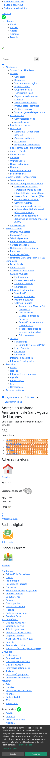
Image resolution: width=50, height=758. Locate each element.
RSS (8, 700)
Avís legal (10, 722)
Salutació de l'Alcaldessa (18, 574)
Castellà (14, 27)
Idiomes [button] (10, 21)
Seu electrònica (13, 616)
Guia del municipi (14, 664)
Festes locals (12, 655)
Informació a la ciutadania (19, 690)
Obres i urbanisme (15, 606)
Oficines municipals (16, 622)
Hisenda (10, 609)
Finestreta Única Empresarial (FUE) (23, 648)
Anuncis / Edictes (14, 593)
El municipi (7, 651)
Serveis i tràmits (10, 619)
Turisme (10, 671)
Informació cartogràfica (18, 677)
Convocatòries (13, 596)
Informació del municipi (18, 667)
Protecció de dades (15, 719)
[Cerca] (37, 59)
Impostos (10, 642)
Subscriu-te (7, 542)
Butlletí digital (13, 697)
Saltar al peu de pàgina (15, 8)
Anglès (13, 30)
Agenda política (13, 443)
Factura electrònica (15, 645)
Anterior (6, 518)
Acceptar (36, 754)
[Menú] (3, 63)
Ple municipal (12, 580)
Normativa (11, 587)
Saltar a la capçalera (14, 1)
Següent (14, 518)
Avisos (9, 447)
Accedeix (6, 477)
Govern (31, 397)
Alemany (14, 33)
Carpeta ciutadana (15, 635)
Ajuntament (13, 397)
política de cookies (27, 744)
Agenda (10, 440)
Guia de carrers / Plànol (18, 661)
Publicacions (12, 453)
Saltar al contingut (13, 4)
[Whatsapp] (4, 16)
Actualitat (6, 680)
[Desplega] (22, 397)
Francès (14, 37)
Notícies (10, 450)
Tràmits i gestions (15, 629)
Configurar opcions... (11, 748)
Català (13, 24)
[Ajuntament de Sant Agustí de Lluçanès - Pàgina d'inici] (18, 51)
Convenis (10, 600)
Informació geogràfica (17, 674)
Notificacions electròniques (19, 638)
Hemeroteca (12, 703)
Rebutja (12, 754)
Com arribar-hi (13, 658)
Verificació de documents (18, 632)
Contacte (6, 13)
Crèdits (9, 713)
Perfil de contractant (16, 613)
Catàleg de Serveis (15, 625)
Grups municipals (13, 401)
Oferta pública (13, 603)
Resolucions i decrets (16, 583)
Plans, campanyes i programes (21, 590)
